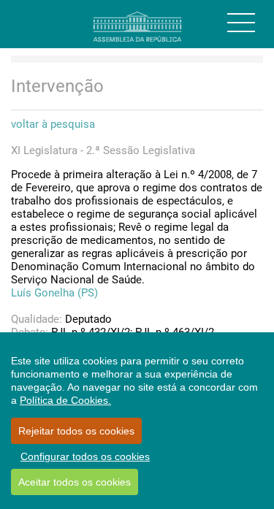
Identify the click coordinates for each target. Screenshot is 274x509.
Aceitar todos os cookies (74, 482)
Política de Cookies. (65, 400)
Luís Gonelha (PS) (54, 292)
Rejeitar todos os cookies (76, 431)
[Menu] (241, 22)
